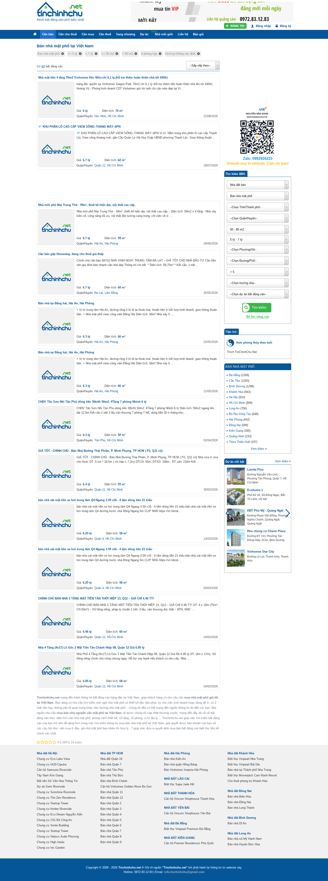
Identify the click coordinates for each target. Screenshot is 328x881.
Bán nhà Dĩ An (237, 823)
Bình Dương (237, 386)
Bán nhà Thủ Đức (111, 775)
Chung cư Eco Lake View (53, 759)
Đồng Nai (235, 425)
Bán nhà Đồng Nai (239, 802)
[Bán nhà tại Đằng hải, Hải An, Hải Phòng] (56, 326)
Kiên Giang (236, 430)
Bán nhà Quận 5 (110, 820)
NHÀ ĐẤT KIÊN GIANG (179, 838)
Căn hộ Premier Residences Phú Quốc (189, 843)
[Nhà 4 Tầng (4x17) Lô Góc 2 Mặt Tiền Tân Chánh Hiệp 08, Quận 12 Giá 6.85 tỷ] (56, 670)
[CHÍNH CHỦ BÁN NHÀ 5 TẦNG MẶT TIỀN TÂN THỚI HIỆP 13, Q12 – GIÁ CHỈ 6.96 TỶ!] (56, 621)
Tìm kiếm (258, 307)
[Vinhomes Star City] (236, 558)
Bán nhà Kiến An (175, 759)
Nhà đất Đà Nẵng (175, 823)
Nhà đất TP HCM (111, 753)
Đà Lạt (98, 292)
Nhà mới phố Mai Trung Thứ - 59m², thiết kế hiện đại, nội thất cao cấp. (86, 205)
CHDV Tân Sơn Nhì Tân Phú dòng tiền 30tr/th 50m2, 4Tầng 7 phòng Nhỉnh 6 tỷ (92, 401)
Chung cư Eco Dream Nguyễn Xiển (59, 814)
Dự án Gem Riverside (51, 786)
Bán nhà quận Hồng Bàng (180, 764)
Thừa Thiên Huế (240, 442)
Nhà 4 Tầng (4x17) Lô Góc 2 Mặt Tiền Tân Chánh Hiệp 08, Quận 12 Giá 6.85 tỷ (91, 647)
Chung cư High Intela (50, 842)
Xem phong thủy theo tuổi (254, 342)
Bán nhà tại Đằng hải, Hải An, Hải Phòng (66, 303)
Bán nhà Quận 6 (110, 825)
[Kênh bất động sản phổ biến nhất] (59, 9)
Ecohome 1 (255, 490)
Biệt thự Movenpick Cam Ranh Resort (252, 775)
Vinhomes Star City (260, 551)
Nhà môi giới (162, 33)
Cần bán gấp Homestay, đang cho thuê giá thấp (71, 254)
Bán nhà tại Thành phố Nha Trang (249, 769)
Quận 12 (99, 165)
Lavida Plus (255, 469)
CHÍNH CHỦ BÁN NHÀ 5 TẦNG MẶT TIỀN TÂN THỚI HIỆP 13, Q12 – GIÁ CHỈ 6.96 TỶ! (96, 598)
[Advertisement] (128, 185)
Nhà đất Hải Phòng (177, 753)
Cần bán (48, 34)
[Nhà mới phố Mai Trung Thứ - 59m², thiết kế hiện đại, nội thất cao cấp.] (56, 227)
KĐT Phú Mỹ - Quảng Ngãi (265, 510)
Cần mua (88, 34)
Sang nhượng (125, 34)
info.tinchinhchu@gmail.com (184, 872)
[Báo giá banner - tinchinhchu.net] (212, 11)
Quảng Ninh (237, 436)
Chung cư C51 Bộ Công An (54, 820)
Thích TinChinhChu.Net (242, 352)
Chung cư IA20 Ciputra (51, 764)
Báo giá (198, 34)
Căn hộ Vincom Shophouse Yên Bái (187, 813)
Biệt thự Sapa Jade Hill (179, 784)
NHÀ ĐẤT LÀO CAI (176, 778)
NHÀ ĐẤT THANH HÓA (179, 793)
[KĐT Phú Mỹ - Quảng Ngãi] (236, 517)
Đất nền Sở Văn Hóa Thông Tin (57, 781)
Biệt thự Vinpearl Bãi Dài (244, 764)
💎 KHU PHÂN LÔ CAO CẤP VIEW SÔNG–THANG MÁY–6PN (79, 126)
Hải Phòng (111, 243)
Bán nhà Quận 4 (110, 814)
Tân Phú (99, 440)
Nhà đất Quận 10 (111, 759)
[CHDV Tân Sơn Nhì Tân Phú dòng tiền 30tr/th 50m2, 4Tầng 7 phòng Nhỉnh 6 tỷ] (56, 424)
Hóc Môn (100, 116)
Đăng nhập (263, 26)
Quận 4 (99, 538)
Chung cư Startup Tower (52, 803)
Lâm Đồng (111, 292)
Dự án (144, 34)
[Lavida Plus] (236, 476)
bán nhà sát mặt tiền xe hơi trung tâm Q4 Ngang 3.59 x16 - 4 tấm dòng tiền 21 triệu (95, 500)
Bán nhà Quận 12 (111, 797)
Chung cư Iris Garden (51, 847)
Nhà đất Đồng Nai (240, 791)
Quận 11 (99, 489)
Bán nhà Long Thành (241, 807)
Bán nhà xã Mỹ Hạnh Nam (245, 838)
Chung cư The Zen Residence (56, 797)
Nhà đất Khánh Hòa (241, 753)
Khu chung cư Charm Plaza (266, 531)
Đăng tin (237, 26)
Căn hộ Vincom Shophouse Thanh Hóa (189, 798)
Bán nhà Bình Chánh (113, 781)
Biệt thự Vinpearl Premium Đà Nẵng (187, 829)
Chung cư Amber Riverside (54, 809)
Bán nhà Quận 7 (110, 764)
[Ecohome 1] (236, 496)
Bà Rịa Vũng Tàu (240, 414)
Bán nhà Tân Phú (111, 769)
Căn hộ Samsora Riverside (54, 769)
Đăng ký (285, 26)
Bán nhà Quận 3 (110, 809)
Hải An (98, 243)
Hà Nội (234, 397)
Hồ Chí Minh (116, 116)
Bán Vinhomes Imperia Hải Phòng (186, 769)
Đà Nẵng (235, 375)
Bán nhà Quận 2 (110, 803)
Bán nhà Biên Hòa (239, 796)
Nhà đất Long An (239, 833)
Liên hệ (183, 34)
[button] (286, 515)
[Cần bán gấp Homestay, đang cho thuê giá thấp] (56, 276)
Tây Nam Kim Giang (50, 775)
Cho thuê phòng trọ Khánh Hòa (247, 781)
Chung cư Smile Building (53, 825)
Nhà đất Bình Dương (242, 817)
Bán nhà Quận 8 (110, 836)
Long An (234, 408)
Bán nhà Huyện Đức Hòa (244, 844)
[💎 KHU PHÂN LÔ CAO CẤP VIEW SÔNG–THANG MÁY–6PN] (56, 149)
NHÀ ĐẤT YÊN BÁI (176, 807)
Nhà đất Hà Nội (47, 753)
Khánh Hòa (236, 392)
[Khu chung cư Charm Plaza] (236, 537)
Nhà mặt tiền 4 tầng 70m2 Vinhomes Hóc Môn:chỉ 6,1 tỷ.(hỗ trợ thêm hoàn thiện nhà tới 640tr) (103, 77)
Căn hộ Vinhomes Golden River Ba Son (126, 786)
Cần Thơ (235, 380)
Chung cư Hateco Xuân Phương (58, 836)
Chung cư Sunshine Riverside (56, 792)
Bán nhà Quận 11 (111, 792)
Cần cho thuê (67, 34)
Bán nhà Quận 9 (110, 842)
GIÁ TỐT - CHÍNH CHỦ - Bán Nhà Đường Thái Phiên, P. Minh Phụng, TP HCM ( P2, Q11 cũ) (100, 450)
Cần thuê (105, 34)
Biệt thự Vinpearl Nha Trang (246, 759)
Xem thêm (281, 461)
